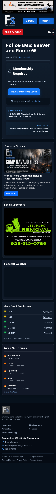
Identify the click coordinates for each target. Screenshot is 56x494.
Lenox (10, 363)
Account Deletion (36, 460)
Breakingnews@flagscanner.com (18, 445)
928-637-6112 (10, 449)
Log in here (37, 101)
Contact (33, 429)
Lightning (12, 371)
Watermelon (13, 355)
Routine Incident (26, 57)
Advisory (47, 311)
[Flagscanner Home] (9, 21)
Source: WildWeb (10, 392)
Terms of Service (8, 460)
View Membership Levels (24, 91)
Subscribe (46, 21)
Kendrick (11, 386)
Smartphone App (10, 432)
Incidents (6, 425)
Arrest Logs (7, 429)
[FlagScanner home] (6, 410)
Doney (10, 378)
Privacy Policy (22, 460)
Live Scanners (35, 425)
